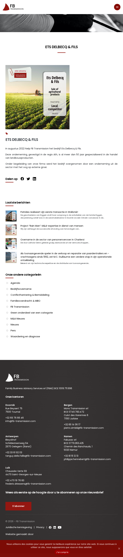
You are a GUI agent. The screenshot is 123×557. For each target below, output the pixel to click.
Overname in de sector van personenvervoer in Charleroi (52, 239)
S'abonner (18, 506)
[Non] (119, 548)
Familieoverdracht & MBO (25, 300)
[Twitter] (27, 179)
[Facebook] (21, 179)
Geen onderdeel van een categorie (32, 312)
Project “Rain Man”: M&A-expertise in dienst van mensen (51, 225)
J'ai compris (62, 552)
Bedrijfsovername (21, 289)
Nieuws (15, 324)
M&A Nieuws (18, 318)
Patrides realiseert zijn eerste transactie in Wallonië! (49, 212)
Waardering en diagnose (25, 336)
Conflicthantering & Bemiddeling (30, 294)
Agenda (15, 283)
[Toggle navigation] (117, 7)
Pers (13, 330)
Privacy (40, 527)
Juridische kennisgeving (18, 527)
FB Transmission (20, 306)
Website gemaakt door (19, 534)
